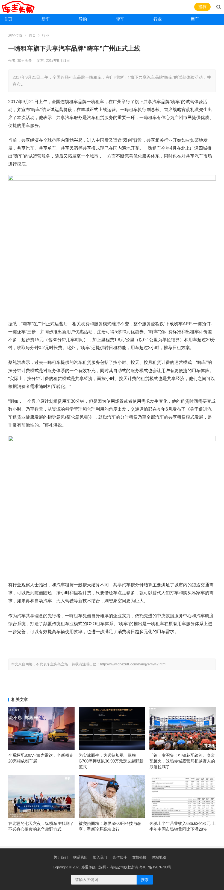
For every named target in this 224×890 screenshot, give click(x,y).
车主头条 (25, 61)
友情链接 (139, 857)
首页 (8, 19)
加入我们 (100, 857)
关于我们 (61, 857)
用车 (195, 19)
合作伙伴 (120, 857)
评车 (120, 19)
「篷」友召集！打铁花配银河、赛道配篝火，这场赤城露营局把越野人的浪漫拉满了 (182, 761)
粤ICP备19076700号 (155, 867)
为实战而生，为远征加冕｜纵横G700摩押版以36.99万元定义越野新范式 (111, 761)
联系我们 (80, 857)
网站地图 (159, 857)
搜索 (145, 879)
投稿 (202, 6)
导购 (83, 19)
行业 (158, 19)
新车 (46, 19)
